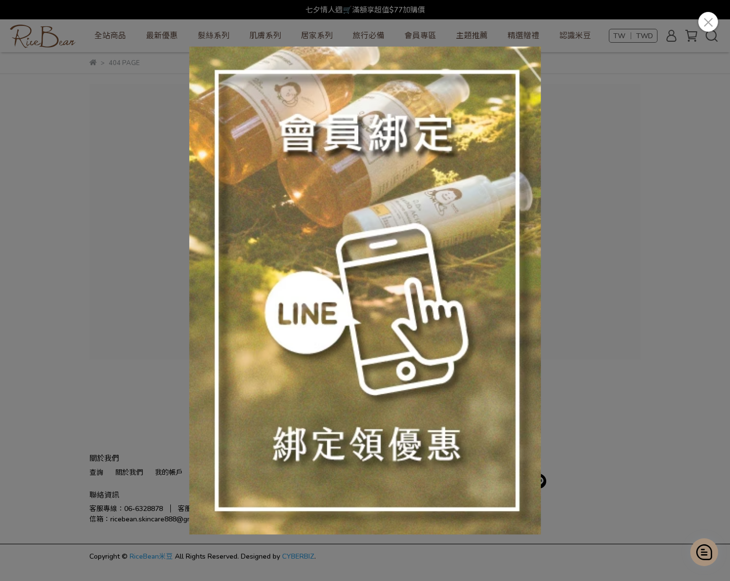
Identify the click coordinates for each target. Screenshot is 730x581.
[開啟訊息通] (704, 552)
